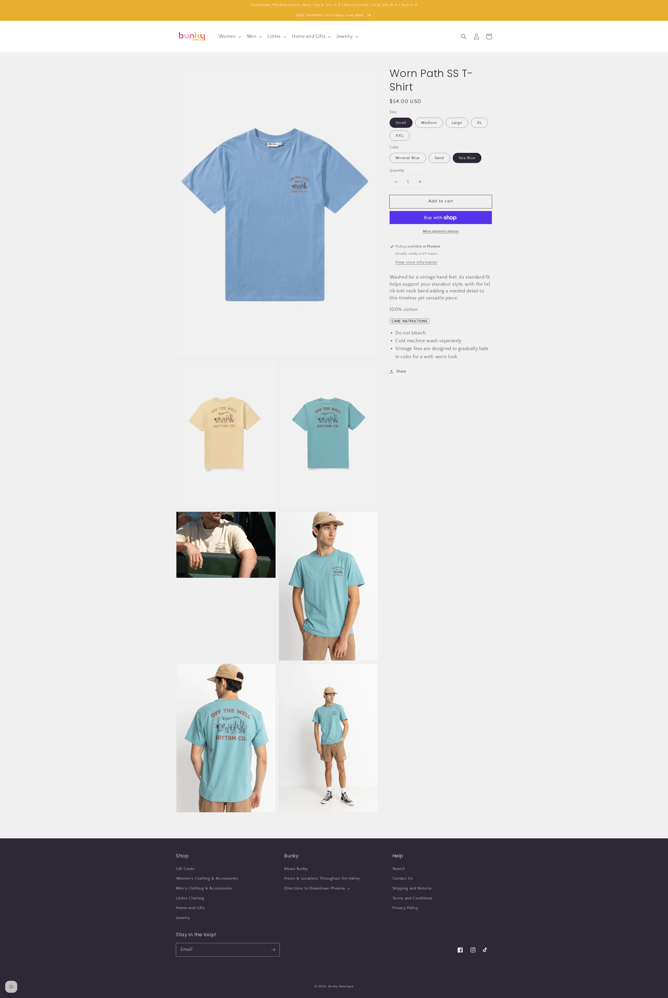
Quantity (397, 171)
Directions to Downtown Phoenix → (317, 888)
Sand (439, 158)
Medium (429, 123)
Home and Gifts (190, 908)
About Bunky (296, 869)
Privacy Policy (405, 908)
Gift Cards (185, 869)
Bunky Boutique (341, 986)
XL (479, 123)
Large (457, 123)
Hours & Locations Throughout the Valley (322, 878)
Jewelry (183, 918)
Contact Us (402, 878)
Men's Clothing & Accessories (204, 888)
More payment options (441, 231)
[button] (229, 36)
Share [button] (401, 371)
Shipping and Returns (412, 888)
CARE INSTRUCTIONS (409, 321)
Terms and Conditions (412, 898)
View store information (416, 262)
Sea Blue (467, 158)
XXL (399, 136)
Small (401, 123)
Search (398, 869)
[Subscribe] (273, 949)
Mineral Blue (408, 158)
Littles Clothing (190, 898)
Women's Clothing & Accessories (207, 878)
